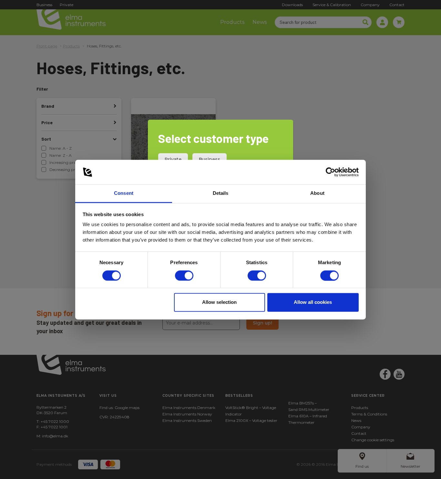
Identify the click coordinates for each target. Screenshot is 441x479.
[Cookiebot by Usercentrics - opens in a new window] (330, 172)
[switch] (184, 275)
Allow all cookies (313, 302)
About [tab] (317, 193)
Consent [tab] (123, 193)
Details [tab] (221, 193)
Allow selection (219, 302)
